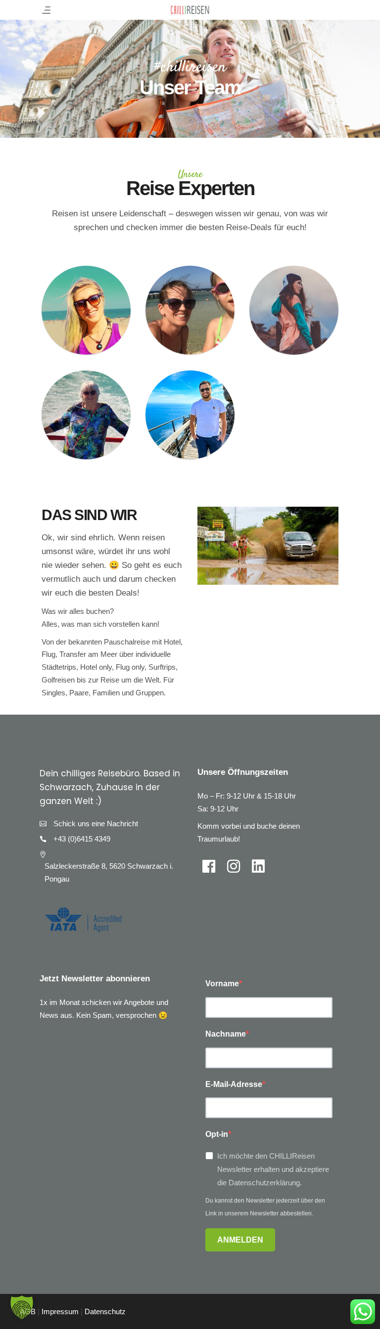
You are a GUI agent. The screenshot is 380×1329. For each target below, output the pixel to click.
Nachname (225, 1034)
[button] (22, 1307)
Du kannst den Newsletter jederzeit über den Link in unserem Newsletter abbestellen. (265, 1207)
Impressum (60, 1311)
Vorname (222, 983)
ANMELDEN (240, 1240)
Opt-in (216, 1134)
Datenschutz (105, 1311)
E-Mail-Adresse (233, 1084)
